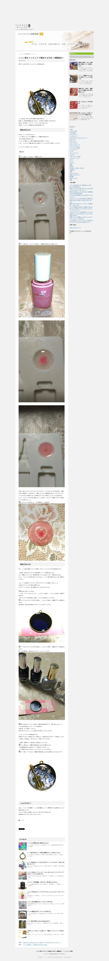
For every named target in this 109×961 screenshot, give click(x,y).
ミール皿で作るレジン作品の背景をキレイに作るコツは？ (44, 852)
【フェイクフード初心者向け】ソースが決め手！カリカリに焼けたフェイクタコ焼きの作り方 (81, 213)
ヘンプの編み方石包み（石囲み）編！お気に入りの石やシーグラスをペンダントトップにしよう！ (81, 208)
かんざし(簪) (73, 131)
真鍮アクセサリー (75, 174)
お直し (71, 129)
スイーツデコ (73, 143)
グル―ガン (73, 139)
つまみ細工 (73, 132)
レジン (22, 820)
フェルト (72, 154)
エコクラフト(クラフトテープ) (78, 138)
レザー (71, 159)
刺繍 (71, 164)
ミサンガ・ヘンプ (75, 158)
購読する (73, 53)
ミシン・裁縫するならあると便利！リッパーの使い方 (85, 77)
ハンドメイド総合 (75, 148)
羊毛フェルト (73, 178)
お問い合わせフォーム (75, 227)
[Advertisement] (48, 11)
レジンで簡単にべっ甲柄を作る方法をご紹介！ (35, 944)
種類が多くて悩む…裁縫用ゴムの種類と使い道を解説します (85, 90)
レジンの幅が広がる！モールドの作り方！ (39, 911)
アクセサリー (73, 134)
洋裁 (71, 171)
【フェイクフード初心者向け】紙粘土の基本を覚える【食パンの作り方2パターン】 (81, 200)
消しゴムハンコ (74, 173)
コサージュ (73, 141)
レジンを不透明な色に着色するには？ (38, 843)
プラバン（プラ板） (75, 156)
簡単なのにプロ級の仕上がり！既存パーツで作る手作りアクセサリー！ (42, 942)
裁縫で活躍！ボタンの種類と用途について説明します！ (85, 64)
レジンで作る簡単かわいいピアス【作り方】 (40, 901)
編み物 (71, 176)
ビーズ (71, 151)
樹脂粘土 (72, 169)
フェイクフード (74, 153)
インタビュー (73, 136)
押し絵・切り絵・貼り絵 (77, 168)
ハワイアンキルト (75, 146)
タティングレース (75, 144)
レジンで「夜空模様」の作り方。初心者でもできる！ (42, 882)
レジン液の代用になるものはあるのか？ (38, 921)
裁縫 (71, 180)
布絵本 (71, 166)
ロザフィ (72, 163)
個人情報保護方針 (67, 957)
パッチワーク (73, 149)
